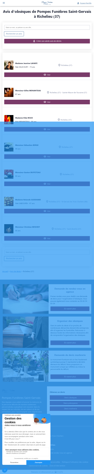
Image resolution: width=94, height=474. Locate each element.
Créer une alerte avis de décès (48, 41)
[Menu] (4, 3)
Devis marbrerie (70, 408)
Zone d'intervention (57, 465)
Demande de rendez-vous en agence (57, 453)
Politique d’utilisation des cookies (75, 462)
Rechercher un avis (14, 34)
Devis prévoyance (70, 403)
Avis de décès (15, 271)
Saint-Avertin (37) (74, 229)
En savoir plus (70, 309)
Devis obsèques (70, 397)
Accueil (5, 271)
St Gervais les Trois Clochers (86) (74, 201)
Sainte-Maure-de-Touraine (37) (74, 92)
